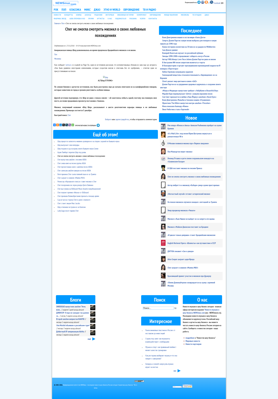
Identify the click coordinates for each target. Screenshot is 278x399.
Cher (69, 115)
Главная (57, 23)
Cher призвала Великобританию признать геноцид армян (78, 196)
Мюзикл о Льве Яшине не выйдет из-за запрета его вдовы (191, 218)
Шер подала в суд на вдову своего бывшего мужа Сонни (77, 148)
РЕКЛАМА (133, 18)
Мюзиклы (57, 58)
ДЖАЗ (97, 9)
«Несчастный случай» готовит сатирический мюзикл (189, 193)
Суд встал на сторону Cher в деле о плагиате (73, 199)
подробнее (190, 337)
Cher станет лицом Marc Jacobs (68, 203)
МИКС (87, 9)
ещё (89, 339)
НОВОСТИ (57, 15)
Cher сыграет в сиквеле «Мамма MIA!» (71, 177)
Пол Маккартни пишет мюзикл (180, 151)
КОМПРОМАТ (141, 15)
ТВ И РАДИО (149, 9)
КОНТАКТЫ (153, 18)
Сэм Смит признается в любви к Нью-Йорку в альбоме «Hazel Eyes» (189, 96)
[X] (63, 125)
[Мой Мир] (60, 125)
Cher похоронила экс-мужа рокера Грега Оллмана (75, 185)
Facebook (217, 3)
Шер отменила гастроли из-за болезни (71, 207)
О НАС (110, 18)
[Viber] (69, 125)
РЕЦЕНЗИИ (98, 15)
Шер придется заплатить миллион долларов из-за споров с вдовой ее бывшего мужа (88, 141)
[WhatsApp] (72, 125)
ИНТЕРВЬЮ (110, 15)
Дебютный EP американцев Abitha (70, 331)
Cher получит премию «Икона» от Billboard (73, 192)
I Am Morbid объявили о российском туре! (72, 325)
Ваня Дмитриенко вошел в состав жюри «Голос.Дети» (184, 37)
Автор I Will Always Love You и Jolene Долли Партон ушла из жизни (189, 59)
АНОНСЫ (88, 15)
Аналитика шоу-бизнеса (125, 385)
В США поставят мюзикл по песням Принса (185, 168)
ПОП (64, 9)
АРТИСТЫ (100, 18)
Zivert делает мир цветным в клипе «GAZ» (179, 81)
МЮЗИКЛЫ (185, 15)
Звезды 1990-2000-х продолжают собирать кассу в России (185, 56)
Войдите (108, 119)
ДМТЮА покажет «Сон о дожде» (181, 251)
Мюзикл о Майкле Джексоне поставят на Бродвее (188, 227)
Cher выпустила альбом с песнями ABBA (71, 159)
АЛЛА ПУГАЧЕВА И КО (77, 18)
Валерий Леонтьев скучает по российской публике (182, 53)
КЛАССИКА (75, 9)
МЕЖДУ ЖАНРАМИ (171, 15)
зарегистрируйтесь (122, 119)
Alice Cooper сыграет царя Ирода (181, 259)
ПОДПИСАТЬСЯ (120, 18)
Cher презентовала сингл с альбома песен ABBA (74, 166)
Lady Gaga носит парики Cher (68, 210)
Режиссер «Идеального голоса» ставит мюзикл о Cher (76, 181)
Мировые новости (193, 341)
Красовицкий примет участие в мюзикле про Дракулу (189, 276)
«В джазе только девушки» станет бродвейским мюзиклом (191, 235)
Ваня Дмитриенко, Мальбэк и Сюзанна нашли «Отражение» (186, 100)
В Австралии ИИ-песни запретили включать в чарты (183, 62)
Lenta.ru (68, 64)
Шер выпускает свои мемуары (68, 145)
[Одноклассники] (57, 125)
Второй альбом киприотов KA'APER (70, 319)
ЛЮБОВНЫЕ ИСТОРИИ (125, 15)
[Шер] (105, 77)
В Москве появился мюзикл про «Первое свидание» (188, 143)
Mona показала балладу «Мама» (175, 106)
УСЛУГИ (142, 18)
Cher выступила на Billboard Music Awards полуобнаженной (79, 188)
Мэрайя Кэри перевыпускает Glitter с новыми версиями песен (187, 93)
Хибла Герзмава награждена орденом (177, 71)
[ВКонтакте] (54, 125)
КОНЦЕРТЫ (68, 15)
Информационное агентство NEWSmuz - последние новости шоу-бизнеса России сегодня (90, 385)
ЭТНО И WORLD (112, 9)
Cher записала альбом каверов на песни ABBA (74, 170)
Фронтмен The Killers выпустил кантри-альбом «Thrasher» (186, 103)
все (175, 370)
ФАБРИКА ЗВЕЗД (60, 18)
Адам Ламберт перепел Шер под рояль (71, 152)
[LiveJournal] (66, 125)
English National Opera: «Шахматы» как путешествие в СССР (192, 243)
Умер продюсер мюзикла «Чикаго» (181, 210)
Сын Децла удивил (170, 50)
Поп (62, 23)
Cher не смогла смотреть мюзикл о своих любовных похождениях (81, 156)
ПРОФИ (91, 18)
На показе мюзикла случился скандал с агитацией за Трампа (192, 202)
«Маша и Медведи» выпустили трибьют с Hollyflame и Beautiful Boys (190, 90)
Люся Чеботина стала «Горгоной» (175, 109)
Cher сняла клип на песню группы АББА (71, 163)
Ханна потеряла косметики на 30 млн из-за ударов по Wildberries (188, 46)
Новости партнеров (193, 344)
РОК (56, 9)
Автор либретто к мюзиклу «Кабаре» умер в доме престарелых (193, 185)
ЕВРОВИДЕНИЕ (131, 9)
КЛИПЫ (78, 15)
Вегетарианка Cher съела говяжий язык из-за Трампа (76, 174)
